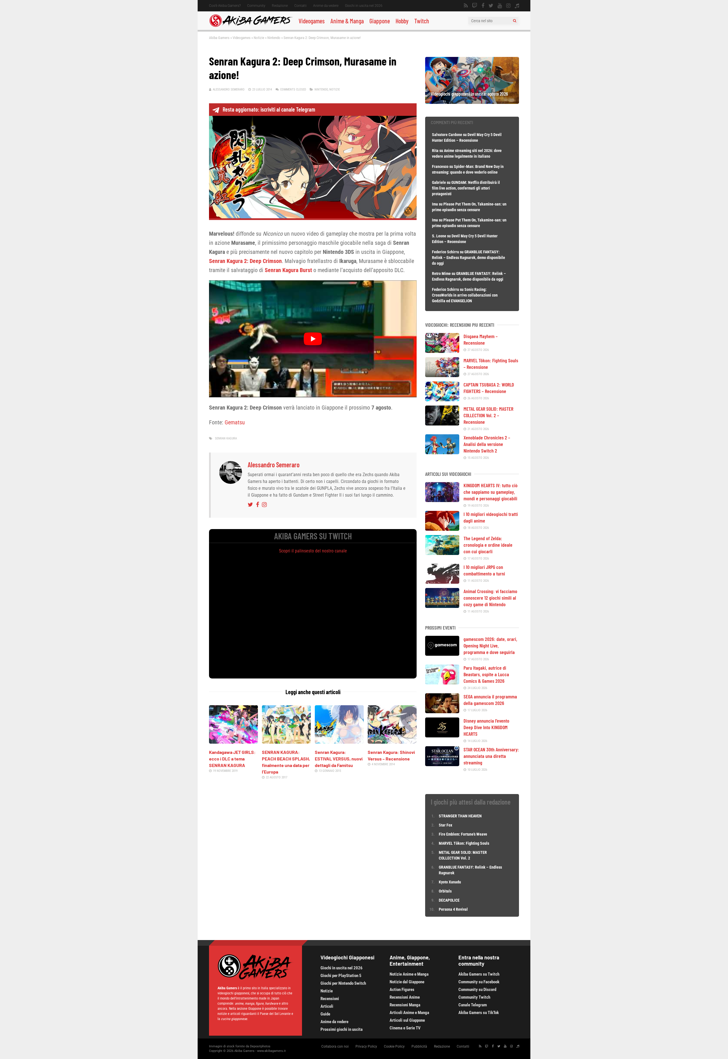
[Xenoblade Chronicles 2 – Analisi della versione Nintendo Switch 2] (442, 452)
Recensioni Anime (405, 997)
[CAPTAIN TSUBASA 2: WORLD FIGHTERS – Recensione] (442, 399)
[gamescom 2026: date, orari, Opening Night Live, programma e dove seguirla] (442, 653)
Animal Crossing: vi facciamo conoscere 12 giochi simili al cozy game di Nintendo (490, 597)
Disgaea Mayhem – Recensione (481, 339)
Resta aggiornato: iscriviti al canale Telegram (269, 109)
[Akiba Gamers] (251, 26)
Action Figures (402, 989)
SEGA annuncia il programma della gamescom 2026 (490, 699)
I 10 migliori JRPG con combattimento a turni (484, 570)
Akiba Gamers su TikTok (478, 1012)
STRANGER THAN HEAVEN (460, 816)
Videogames (312, 20)
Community (256, 6)
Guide (325, 1014)
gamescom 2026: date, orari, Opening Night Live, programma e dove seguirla (490, 645)
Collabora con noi (335, 1046)
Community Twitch (474, 997)
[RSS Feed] (466, 5)
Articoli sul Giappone (407, 1020)
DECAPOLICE (449, 900)
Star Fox (445, 825)
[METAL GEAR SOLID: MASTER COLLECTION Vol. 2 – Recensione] (442, 423)
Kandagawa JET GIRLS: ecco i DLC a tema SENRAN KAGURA (232, 758)
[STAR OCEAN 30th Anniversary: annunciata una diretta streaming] (442, 764)
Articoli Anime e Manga (409, 1012)
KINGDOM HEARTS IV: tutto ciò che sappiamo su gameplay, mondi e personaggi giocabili (491, 491)
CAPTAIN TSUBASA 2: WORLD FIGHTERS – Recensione (489, 387)
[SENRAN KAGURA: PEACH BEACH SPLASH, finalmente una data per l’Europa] (286, 741)
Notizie (259, 38)
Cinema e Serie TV (405, 1028)
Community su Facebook (478, 981)
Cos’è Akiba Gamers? (225, 6)
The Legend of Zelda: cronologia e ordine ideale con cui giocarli (488, 544)
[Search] (514, 21)
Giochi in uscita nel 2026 (363, 6)
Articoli (326, 1006)
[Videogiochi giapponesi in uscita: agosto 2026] (472, 101)
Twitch (421, 20)
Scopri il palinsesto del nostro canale (313, 551)
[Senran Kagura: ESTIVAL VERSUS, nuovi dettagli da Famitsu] (339, 741)
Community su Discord (477, 989)
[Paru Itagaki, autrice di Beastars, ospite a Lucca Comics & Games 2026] (442, 682)
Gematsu (235, 422)
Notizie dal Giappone (407, 981)
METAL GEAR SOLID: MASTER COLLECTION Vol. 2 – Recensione (488, 415)
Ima (435, 204)
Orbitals (445, 891)
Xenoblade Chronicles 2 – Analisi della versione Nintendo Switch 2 (487, 444)
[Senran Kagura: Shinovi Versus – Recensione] (392, 741)
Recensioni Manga (405, 1004)
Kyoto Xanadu (450, 882)
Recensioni (329, 998)
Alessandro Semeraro (229, 89)
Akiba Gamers (219, 38)
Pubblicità (419, 1046)
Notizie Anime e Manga (409, 974)
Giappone (379, 20)
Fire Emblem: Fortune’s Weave (463, 834)
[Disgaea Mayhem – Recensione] (442, 350)
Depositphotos (260, 1046)
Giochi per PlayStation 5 (340, 975)
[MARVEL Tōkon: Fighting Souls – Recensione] (442, 375)
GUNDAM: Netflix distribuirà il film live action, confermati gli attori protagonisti (466, 188)
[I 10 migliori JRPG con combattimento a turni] (442, 581)
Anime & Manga (347, 20)
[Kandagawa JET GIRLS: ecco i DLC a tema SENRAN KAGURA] (233, 741)
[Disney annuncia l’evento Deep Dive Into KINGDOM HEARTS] (442, 735)
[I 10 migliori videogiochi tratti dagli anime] (442, 528)
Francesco (440, 166)
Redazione (280, 6)
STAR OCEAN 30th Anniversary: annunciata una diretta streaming (491, 756)
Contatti (300, 6)
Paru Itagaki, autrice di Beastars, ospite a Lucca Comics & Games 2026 (486, 674)
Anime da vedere (325, 6)
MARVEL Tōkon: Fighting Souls (464, 843)
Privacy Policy (366, 1046)
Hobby (402, 20)
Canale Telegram (472, 1004)
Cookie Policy (394, 1046)
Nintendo (273, 38)
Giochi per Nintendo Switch (343, 983)
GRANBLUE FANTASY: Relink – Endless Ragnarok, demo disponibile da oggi (468, 258)
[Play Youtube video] (313, 338)
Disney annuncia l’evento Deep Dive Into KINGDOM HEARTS (486, 727)
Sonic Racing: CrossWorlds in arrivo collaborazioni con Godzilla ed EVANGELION (465, 295)
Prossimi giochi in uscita (341, 1029)
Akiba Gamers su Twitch (478, 974)
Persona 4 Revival (453, 909)
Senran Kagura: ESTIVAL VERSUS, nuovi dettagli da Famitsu (339, 758)
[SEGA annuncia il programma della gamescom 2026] (442, 711)
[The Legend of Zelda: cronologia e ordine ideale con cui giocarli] (442, 553)
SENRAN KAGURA (226, 438)
